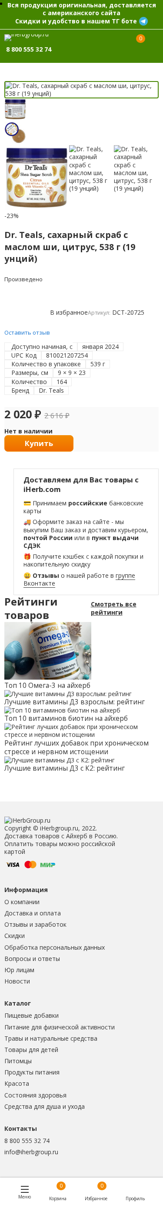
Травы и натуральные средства (50, 1038)
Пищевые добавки (31, 1015)
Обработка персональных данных (54, 947)
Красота (16, 1083)
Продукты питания (32, 1072)
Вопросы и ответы (32, 958)
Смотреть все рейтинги (113, 608)
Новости (17, 981)
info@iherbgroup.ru (31, 1152)
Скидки (14, 935)
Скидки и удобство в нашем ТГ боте (76, 21)
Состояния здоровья (35, 1095)
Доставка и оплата (32, 913)
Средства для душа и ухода (44, 1106)
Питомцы (18, 1061)
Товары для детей (31, 1049)
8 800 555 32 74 (27, 1140)
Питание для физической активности (59, 1027)
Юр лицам (19, 970)
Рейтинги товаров (30, 608)
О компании (22, 902)
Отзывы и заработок (35, 924)
